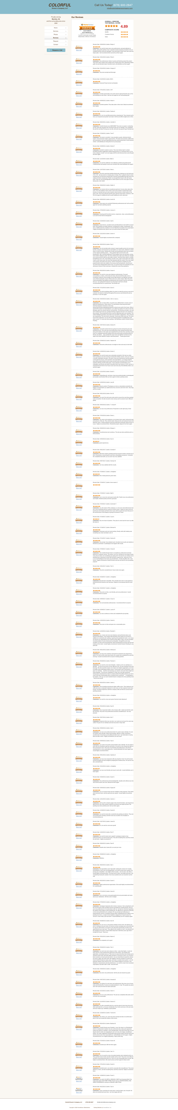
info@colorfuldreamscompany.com (120, 8)
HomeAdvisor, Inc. (107, 1107)
